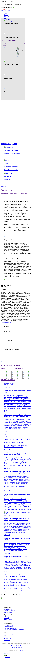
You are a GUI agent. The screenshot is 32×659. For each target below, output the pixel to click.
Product (6, 15)
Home (5, 13)
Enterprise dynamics (9, 383)
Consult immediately (6, 322)
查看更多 (3, 186)
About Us (6, 635)
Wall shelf (6, 618)
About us (6, 16)
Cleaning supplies (8, 626)
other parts (6, 621)
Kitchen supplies (8, 625)
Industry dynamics (8, 384)
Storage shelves (8, 609)
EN (4, 9)
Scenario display (8, 612)
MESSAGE (7, 640)
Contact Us (7, 637)
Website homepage (9, 634)
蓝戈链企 (21, 650)
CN (2, 9)
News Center (7, 638)
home (6, 653)
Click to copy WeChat (6, 7)
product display (8, 619)
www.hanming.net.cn (16, 645)
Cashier (6, 616)
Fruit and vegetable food (10, 628)
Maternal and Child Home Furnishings (14, 629)
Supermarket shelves (9, 610)
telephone (7, 657)
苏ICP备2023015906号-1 (16, 647)
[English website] (5, 10)
